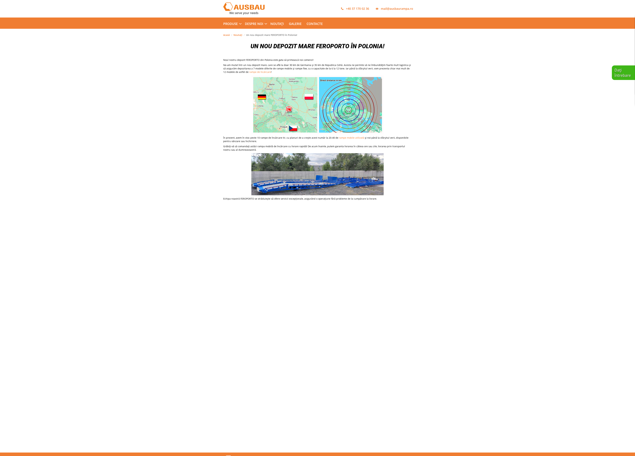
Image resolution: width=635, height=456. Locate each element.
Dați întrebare (622, 72)
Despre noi (254, 24)
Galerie (295, 24)
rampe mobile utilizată (351, 137)
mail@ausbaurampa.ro (397, 9)
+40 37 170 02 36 (357, 9)
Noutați (277, 24)
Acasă (226, 35)
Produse (230, 24)
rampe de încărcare (260, 72)
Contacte (315, 24)
